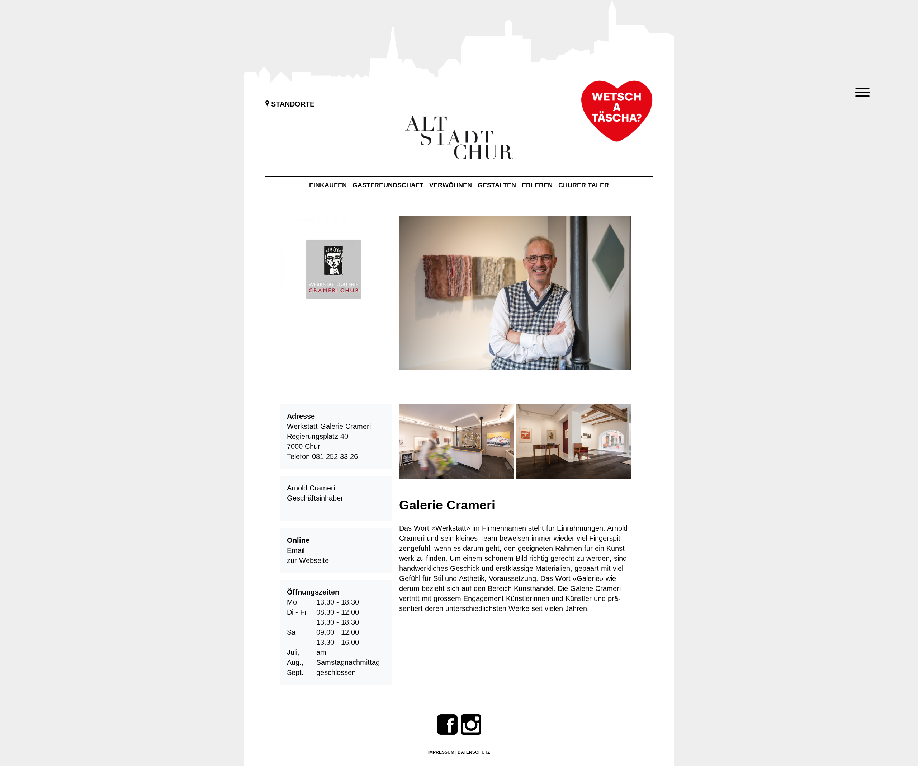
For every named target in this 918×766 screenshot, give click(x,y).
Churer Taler (583, 185)
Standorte (291, 104)
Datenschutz (474, 752)
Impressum (441, 752)
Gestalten (497, 185)
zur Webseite (308, 560)
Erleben (537, 185)
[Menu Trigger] (862, 92)
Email (295, 550)
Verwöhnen (450, 185)
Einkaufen (328, 185)
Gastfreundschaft (387, 185)
